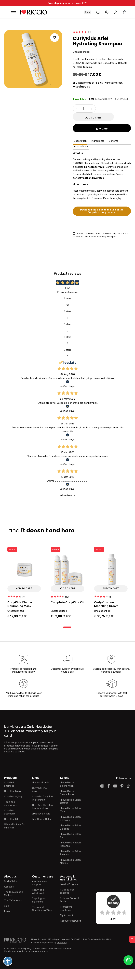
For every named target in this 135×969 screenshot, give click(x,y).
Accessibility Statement (60, 948)
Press (7, 911)
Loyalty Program (69, 884)
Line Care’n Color (41, 819)
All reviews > (67, 495)
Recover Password (70, 920)
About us (9, 886)
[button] (54, 37)
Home (80, 233)
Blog (6, 905)
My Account (66, 915)
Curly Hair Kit (11, 819)
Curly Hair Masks (13, 791)
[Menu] (13, 12)
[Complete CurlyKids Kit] (67, 569)
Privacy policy (24, 948)
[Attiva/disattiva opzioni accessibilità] (7, 961)
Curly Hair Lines (92, 233)
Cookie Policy (40, 948)
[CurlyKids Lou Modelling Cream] (111, 569)
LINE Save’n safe (41, 813)
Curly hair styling (13, 796)
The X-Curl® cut (13, 900)
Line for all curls (40, 782)
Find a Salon (10, 881)
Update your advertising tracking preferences (26, 951)
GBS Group (62, 942)
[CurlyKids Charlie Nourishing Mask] (24, 569)
